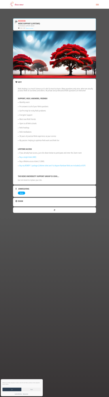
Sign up (21, 193)
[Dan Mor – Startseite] (16, 4)
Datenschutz (25, 394)
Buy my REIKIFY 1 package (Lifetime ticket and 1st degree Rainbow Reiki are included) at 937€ (52, 165)
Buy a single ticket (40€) (27, 157)
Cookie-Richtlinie (18, 394)
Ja (11, 389)
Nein (31, 389)
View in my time (29, 28)
